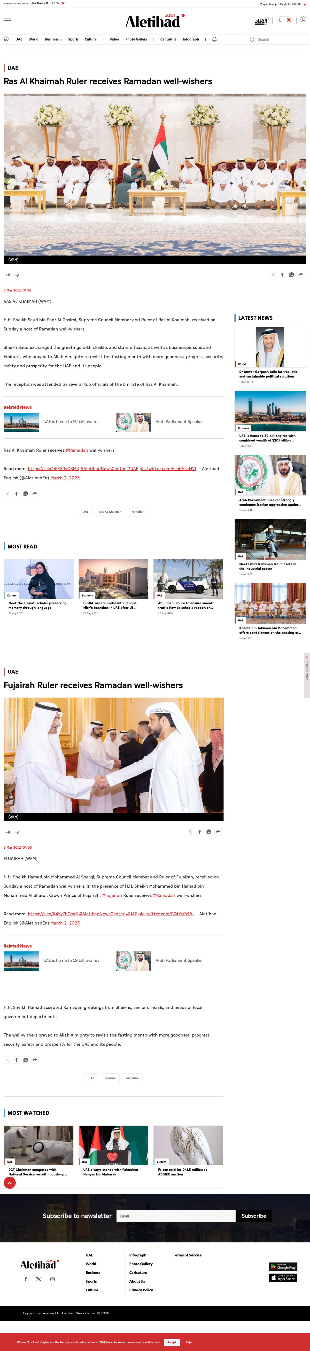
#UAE (132, 469)
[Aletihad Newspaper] (155, 20)
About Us (137, 1281)
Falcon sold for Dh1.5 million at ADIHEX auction (182, 1172)
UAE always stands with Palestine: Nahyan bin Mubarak (110, 1172)
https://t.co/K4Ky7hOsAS (53, 914)
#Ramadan (77, 450)
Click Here (106, 1342)
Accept (171, 1342)
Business (52, 39)
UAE (19, 39)
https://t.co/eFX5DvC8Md (53, 469)
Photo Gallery (136, 39)
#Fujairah (112, 895)
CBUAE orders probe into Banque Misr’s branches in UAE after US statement (110, 605)
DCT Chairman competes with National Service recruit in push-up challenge (36, 1172)
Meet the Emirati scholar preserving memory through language (37, 605)
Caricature (168, 39)
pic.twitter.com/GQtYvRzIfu (166, 914)
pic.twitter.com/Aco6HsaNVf (168, 469)
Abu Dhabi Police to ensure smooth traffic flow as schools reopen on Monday (186, 605)
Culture (91, 39)
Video (114, 39)
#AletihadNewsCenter (103, 469)
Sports (73, 39)
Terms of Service (187, 1255)
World (34, 39)
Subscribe (254, 1216)
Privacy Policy (141, 1289)
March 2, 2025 (65, 478)
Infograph (191, 39)
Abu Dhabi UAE (45, 3)
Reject (190, 1342)
